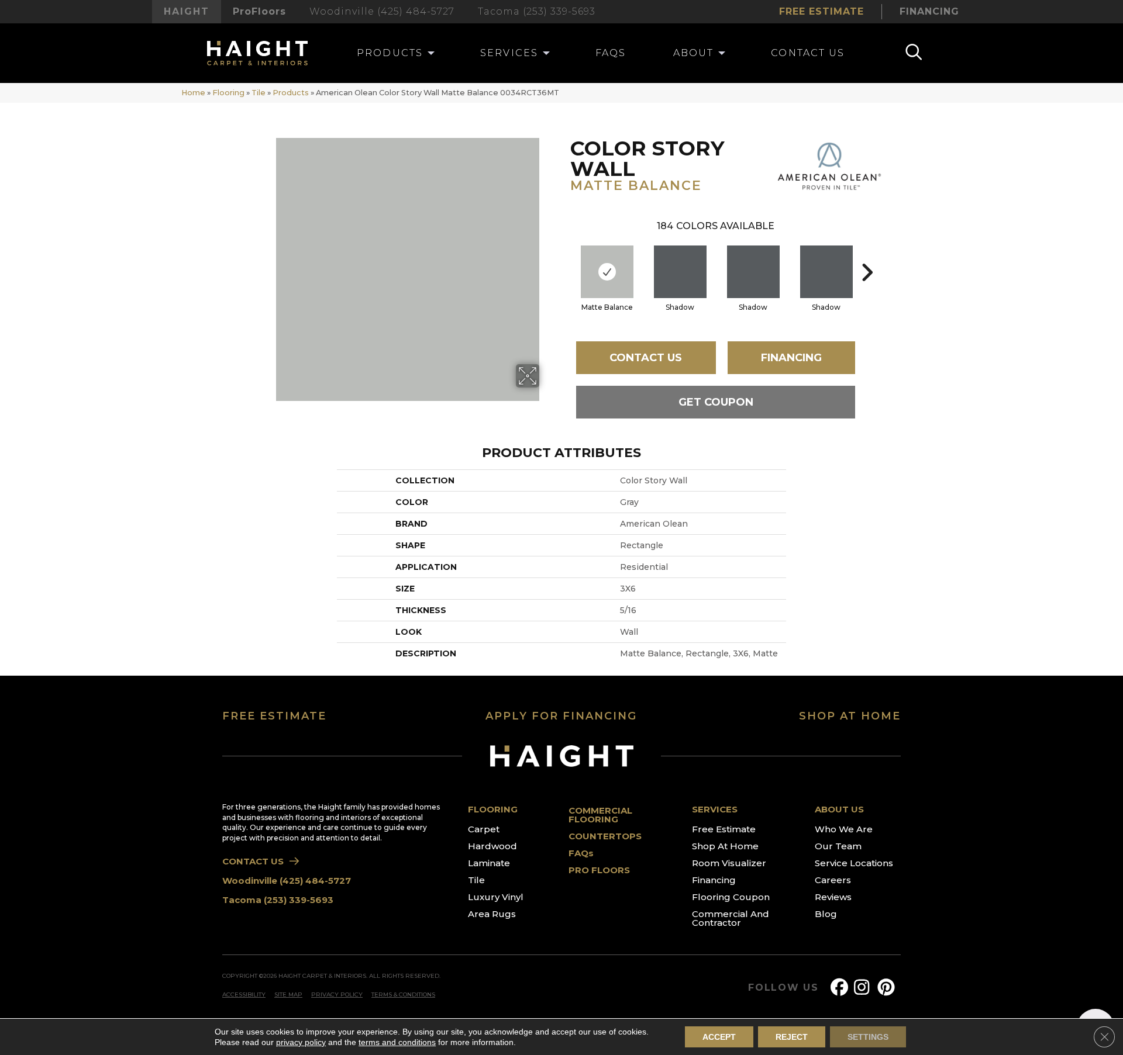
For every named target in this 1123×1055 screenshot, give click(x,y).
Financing (791, 357)
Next (867, 255)
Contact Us (645, 357)
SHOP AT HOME (850, 716)
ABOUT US (839, 809)
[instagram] (865, 987)
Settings (868, 1037)
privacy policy (301, 1042)
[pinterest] (888, 987)
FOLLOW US (783, 988)
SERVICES (715, 809)
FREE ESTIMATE (274, 716)
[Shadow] (680, 272)
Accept (719, 1037)
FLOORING (493, 809)
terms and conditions (397, 1042)
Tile (259, 92)
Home (193, 92)
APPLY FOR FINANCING (561, 716)
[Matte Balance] (607, 272)
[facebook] (842, 987)
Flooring (228, 92)
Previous (564, 255)
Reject (792, 1037)
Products (291, 92)
